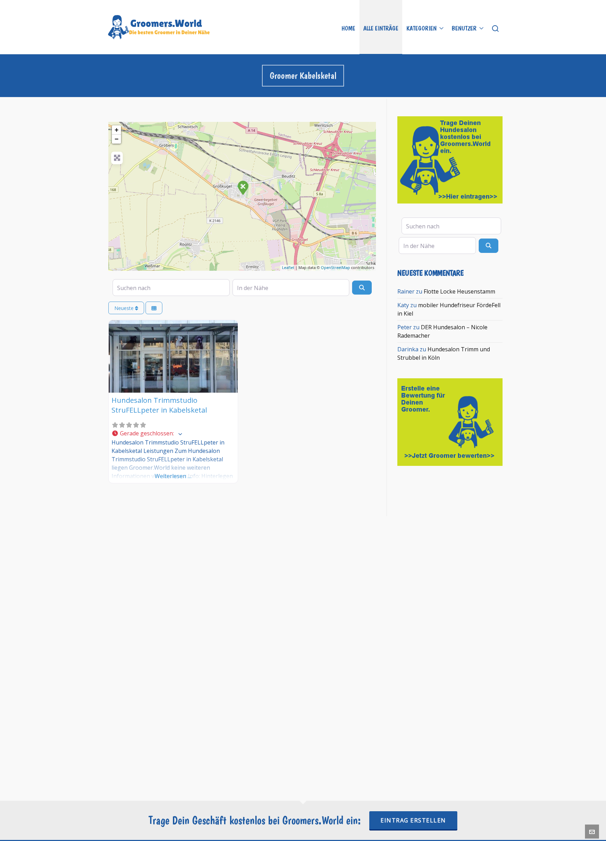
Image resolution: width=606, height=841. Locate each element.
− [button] (117, 139)
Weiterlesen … (173, 476)
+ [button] (117, 129)
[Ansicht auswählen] (154, 308)
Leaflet (288, 267)
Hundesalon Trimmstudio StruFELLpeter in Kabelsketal (159, 405)
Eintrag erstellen (413, 820)
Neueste (124, 308)
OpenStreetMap (335, 267)
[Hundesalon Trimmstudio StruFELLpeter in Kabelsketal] (242, 187)
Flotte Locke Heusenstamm (459, 291)
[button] (173, 433)
